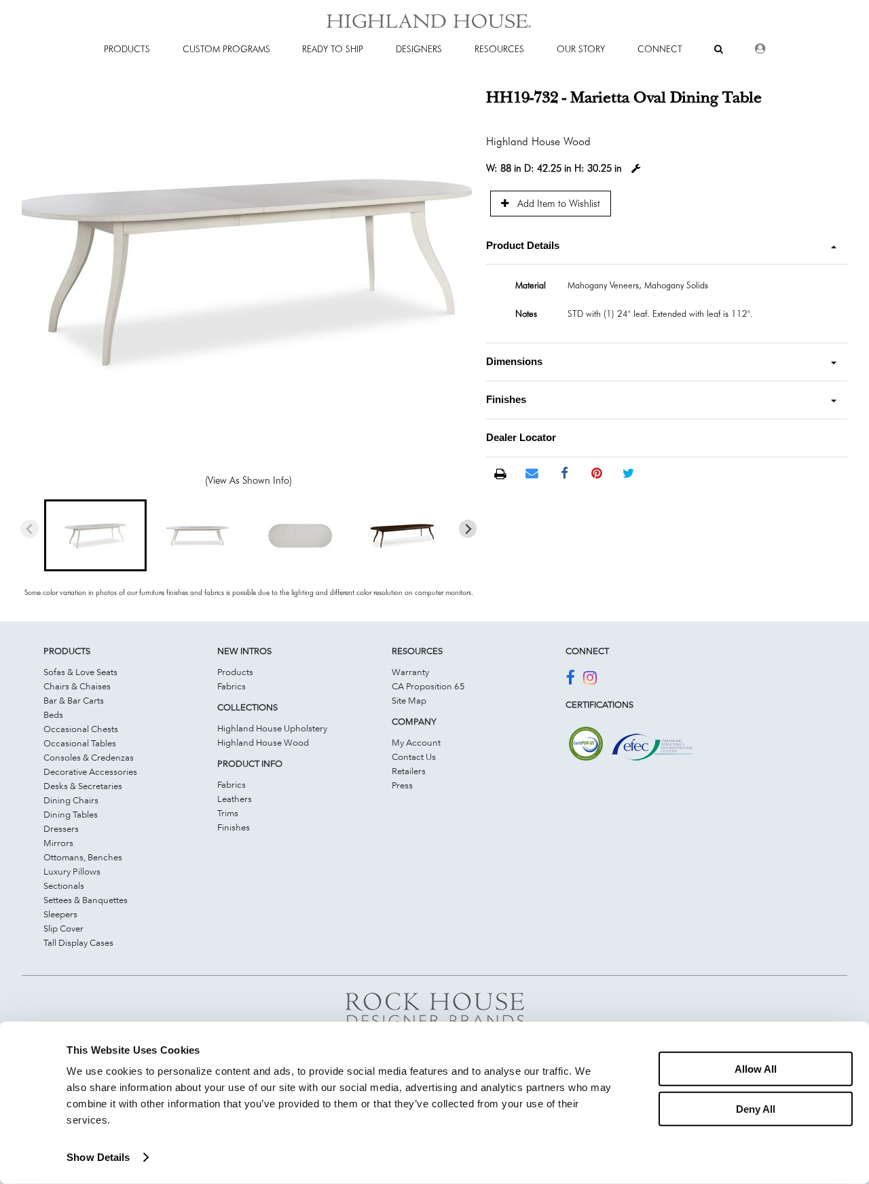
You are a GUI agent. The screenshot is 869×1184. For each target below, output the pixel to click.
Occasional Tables (79, 743)
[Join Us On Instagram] (590, 679)
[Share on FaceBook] (564, 473)
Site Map (409, 700)
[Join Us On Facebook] (570, 679)
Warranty (410, 671)
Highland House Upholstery (272, 728)
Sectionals (63, 885)
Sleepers (60, 914)
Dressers (61, 828)
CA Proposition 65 (428, 686)
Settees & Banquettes (85, 899)
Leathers (234, 798)
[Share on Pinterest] (596, 473)
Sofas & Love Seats (80, 671)
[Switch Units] (636, 169)
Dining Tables (70, 814)
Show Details (98, 1157)
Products (235, 671)
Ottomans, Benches (82, 857)
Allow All (756, 1069)
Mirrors (58, 842)
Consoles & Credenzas (88, 757)
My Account (416, 742)
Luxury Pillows (71, 871)
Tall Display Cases (78, 942)
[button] (95, 535)
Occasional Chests (80, 728)
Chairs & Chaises (77, 686)
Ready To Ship (332, 48)
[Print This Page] (500, 474)
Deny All (755, 1108)
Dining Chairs (70, 800)
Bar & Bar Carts (73, 700)
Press (402, 785)
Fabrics (231, 686)
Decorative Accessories (90, 771)
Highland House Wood (263, 742)
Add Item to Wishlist (557, 203)
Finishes (233, 827)
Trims (227, 812)
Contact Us (414, 756)
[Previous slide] (29, 529)
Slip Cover (63, 928)
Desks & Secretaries (82, 785)
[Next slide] (468, 529)
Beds (53, 714)
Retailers (409, 770)
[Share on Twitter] (628, 473)
